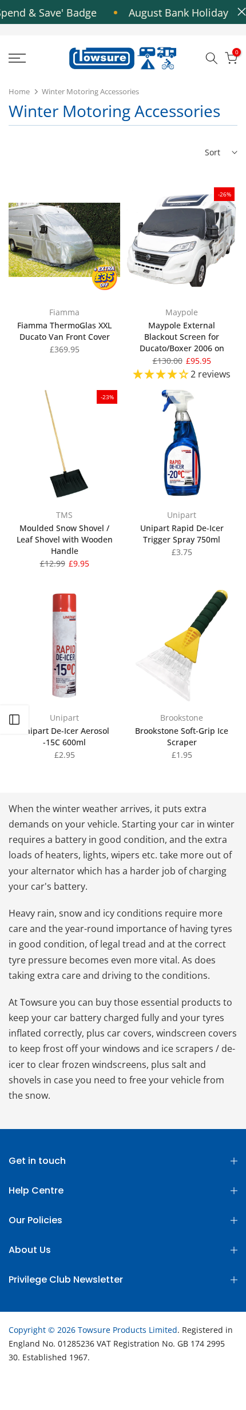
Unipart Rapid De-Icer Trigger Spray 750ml (182, 534)
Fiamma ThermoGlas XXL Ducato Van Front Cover (64, 331)
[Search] (211, 58)
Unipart (181, 514)
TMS (64, 514)
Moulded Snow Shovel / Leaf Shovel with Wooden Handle (65, 539)
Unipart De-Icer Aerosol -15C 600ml (64, 736)
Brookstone (181, 717)
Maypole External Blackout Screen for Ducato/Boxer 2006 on (182, 336)
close (239, 11)
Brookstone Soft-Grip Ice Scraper (181, 736)
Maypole (181, 312)
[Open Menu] (34, 58)
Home (19, 91)
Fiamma (64, 312)
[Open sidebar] (14, 719)
